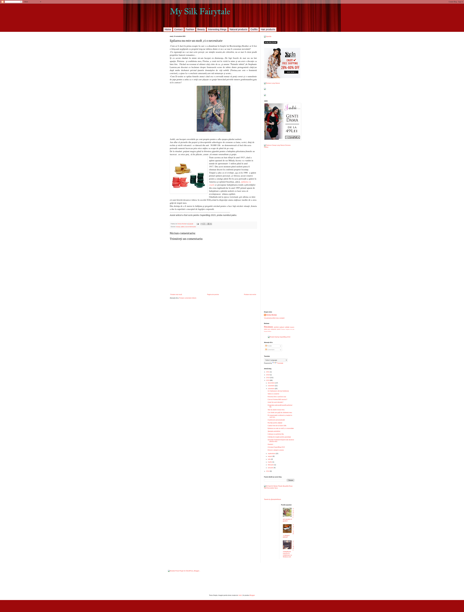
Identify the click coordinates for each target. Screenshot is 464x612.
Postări (269, 346)
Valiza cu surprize (273, 394)
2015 (268, 380)
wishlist (276, 327)
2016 (268, 377)
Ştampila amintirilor (274, 431)
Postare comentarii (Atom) (187, 298)
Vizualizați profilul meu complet (274, 318)
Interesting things (217, 29)
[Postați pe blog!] (204, 224)
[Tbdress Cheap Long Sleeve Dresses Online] (279, 147)
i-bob (240, 595)
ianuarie (271, 468)
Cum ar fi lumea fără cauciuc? (277, 399)
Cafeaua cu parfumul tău (276, 434)
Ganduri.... (271, 444)
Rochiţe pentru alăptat (275, 423)
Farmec (283, 329)
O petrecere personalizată (276, 420)
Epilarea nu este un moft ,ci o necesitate (281, 428)
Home (168, 29)
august (270, 456)
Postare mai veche (250, 294)
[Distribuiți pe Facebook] (208, 224)
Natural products (238, 29)
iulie (269, 459)
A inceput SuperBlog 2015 (276, 447)
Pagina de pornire (213, 294)
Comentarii (270, 350)
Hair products (268, 29)
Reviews (268, 327)
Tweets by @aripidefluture (272, 499)
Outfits (254, 29)
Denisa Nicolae (271, 315)
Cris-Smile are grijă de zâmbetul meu (280, 412)
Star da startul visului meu (276, 410)
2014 (268, 471)
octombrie (271, 388)
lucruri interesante (190, 226)
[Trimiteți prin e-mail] (201, 224)
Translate (280, 363)
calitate (287, 327)
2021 (268, 372)
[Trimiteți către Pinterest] (211, 224)
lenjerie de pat (290, 329)
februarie (271, 465)
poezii (278, 329)
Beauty (201, 29)
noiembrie (271, 386)
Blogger (252, 595)
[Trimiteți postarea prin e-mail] (197, 223)
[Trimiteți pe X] (206, 224)
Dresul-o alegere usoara (276, 450)
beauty (178, 226)
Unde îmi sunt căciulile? (275, 402)
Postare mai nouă (176, 294)
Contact (178, 29)
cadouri (281, 327)
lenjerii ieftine (267, 331)
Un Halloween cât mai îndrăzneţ (278, 391)
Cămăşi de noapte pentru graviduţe (279, 437)
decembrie (271, 383)
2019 (268, 375)
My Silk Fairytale (200, 11)
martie (270, 462)
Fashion (190, 29)
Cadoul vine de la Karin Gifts (277, 425)
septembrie (272, 453)
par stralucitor (272, 329)
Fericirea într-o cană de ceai (277, 397)
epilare (183, 226)
